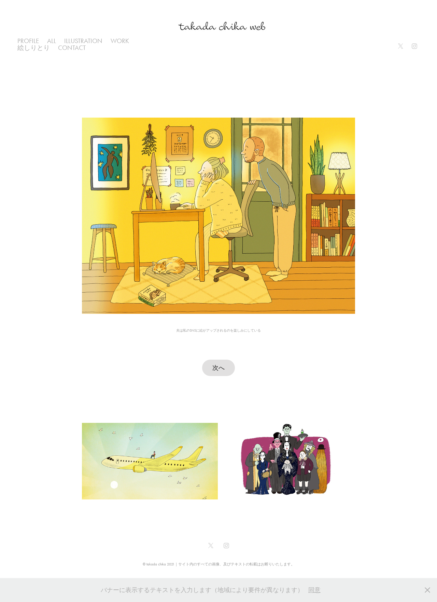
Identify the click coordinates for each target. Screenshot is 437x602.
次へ (218, 367)
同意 (314, 590)
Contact (72, 48)
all (51, 41)
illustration (83, 41)
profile (28, 41)
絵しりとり (33, 48)
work (120, 41)
